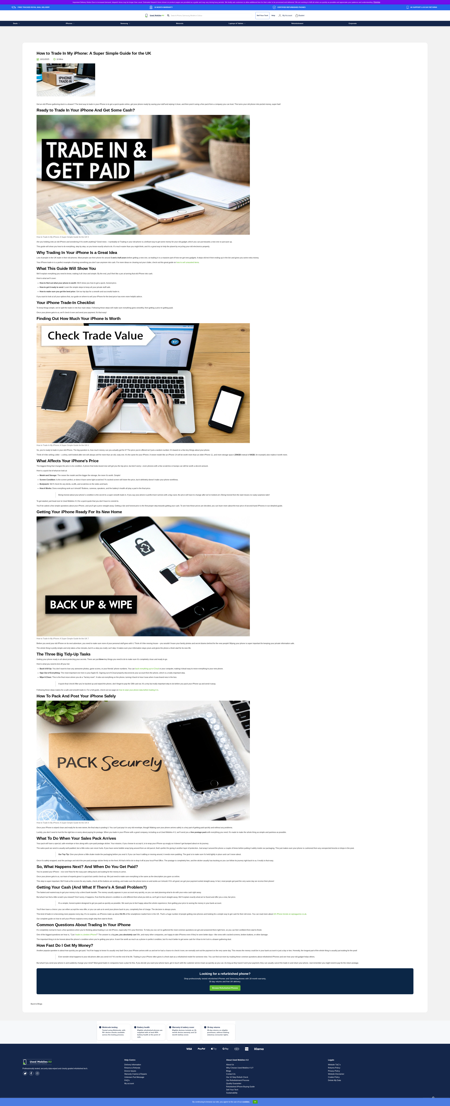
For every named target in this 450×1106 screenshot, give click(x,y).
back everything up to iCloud (147, 669)
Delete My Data (334, 1080)
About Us (230, 1065)
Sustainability (231, 1093)
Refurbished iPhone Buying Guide (240, 1087)
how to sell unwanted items (187, 262)
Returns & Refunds (132, 1068)
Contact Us (230, 1074)
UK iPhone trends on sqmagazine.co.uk (289, 914)
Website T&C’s (334, 1065)
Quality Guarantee (233, 1083)
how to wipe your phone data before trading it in (138, 690)
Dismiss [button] (376, 2)
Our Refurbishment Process (237, 1080)
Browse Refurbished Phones (225, 988)
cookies (245, 1102)
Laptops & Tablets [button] (236, 23)
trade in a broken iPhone (86, 935)
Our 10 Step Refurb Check (237, 1077)
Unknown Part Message (134, 1077)
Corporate (353, 23)
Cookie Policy (334, 1077)
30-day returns (213, 1027)
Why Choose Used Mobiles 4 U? (239, 1068)
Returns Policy (334, 1068)
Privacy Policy (334, 1071)
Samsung (124, 23)
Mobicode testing (110, 1027)
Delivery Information (132, 1065)
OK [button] (255, 1101)
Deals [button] (15, 23)
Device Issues (130, 1071)
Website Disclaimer (336, 1074)
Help (273, 15)
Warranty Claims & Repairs (135, 1074)
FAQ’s (126, 1080)
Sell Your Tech (262, 15)
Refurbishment (297, 23)
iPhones (69, 23)
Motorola (179, 23)
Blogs (228, 1071)
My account (129, 1083)
